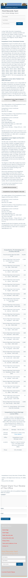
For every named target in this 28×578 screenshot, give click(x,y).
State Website (18, 434)
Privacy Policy (5, 540)
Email (2, 513)
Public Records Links (7, 535)
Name (2, 508)
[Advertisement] (14, 239)
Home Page (5, 530)
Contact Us (5, 546)
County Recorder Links (8, 538)
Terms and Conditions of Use (9, 543)
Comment (3, 494)
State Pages (5, 532)
